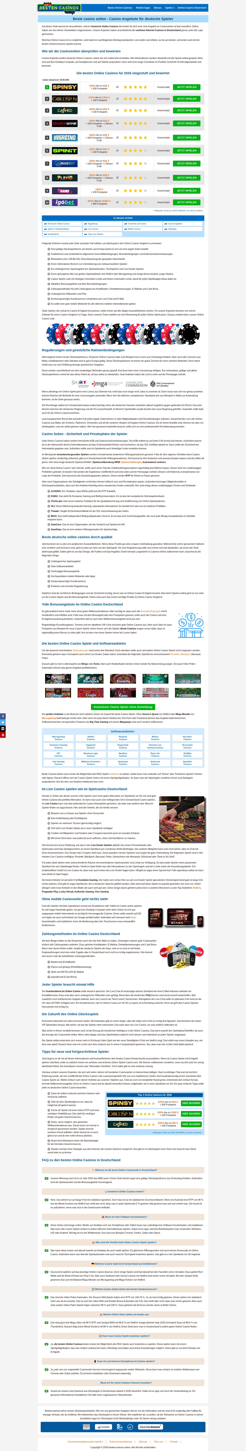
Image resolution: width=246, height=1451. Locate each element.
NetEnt (196, 888)
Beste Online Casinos (120, 7)
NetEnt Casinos (91, 738)
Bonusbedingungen (151, 611)
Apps (133, 917)
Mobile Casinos (134, 229)
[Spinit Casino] (65, 150)
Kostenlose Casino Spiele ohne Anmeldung (123, 706)
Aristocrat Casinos (155, 762)
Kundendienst (53, 234)
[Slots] (58, 679)
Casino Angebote (175, 224)
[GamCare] (119, 1427)
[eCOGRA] (103, 1427)
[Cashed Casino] (65, 110)
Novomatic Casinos (187, 746)
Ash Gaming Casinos (58, 762)
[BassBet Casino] (65, 163)
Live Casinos (93, 229)
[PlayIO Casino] (65, 177)
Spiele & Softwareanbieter (58, 229)
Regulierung (93, 224)
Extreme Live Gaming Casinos (155, 746)
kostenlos (114, 774)
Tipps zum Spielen (95, 234)
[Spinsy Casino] (65, 87)
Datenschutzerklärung (121, 1441)
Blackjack (185, 654)
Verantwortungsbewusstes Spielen (85, 1441)
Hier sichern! (191, 1103)
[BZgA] (86, 1427)
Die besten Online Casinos (59, 224)
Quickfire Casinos (187, 762)
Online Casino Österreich (192, 7)
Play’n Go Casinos (155, 754)
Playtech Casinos (123, 738)
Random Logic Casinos (91, 754)
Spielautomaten (81, 650)
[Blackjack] (90, 679)
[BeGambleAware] (150, 1427)
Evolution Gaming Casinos (58, 746)
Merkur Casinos (155, 738)
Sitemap (143, 1441)
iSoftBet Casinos (187, 754)
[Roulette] (123, 679)
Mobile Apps (143, 7)
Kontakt (174, 1441)
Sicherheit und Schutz (137, 224)
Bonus (157, 7)
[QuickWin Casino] (65, 123)
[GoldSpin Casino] (65, 98)
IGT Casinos (58, 754)
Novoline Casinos (187, 738)
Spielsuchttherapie (131, 462)
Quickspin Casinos (123, 762)
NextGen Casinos (123, 754)
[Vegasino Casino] (65, 137)
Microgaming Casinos (58, 738)
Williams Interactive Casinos (90, 762)
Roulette (175, 654)
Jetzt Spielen (186, 87)
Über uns (158, 1441)
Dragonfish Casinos (123, 746)
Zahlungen (172, 229)
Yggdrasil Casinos (90, 746)
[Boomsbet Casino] (65, 190)
